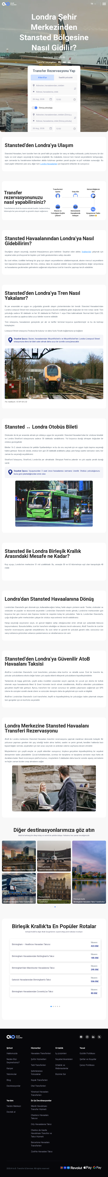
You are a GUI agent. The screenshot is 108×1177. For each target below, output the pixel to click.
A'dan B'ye (42, 77)
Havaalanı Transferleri (41, 1053)
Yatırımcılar (12, 1074)
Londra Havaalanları (48, 164)
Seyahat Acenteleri (64, 1059)
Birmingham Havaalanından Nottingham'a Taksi (33, 956)
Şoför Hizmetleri (38, 1059)
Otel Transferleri (38, 1086)
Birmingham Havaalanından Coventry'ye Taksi (32, 991)
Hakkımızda (12, 1053)
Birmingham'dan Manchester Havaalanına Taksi (33, 968)
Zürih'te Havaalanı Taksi (41, 1151)
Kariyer (10, 1068)
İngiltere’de (86, 252)
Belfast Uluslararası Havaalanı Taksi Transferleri (21, 870)
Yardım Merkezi (14, 1106)
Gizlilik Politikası (87, 1053)
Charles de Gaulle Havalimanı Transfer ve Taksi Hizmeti (41, 1133)
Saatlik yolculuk (66, 77)
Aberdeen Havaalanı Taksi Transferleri (18, 902)
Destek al (11, 1112)
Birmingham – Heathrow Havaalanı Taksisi (31, 944)
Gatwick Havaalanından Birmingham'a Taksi (31, 979)
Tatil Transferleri (38, 1065)
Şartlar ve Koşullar (88, 1059)
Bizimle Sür (60, 1074)
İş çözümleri (61, 1053)
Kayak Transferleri (39, 1080)
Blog (9, 1080)
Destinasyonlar (13, 1086)
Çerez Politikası (87, 1065)
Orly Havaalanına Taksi (41, 1124)
